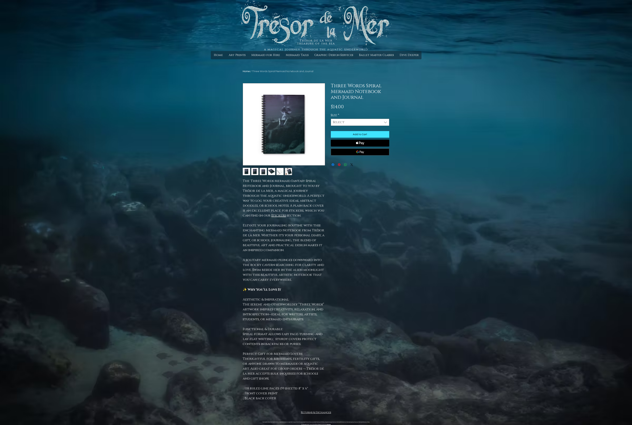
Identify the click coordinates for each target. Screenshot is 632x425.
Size (335, 115)
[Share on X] (352, 165)
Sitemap (329, 424)
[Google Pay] (360, 152)
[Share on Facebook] (333, 165)
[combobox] (360, 122)
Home (246, 71)
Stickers (278, 215)
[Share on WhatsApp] (345, 165)
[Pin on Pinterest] (339, 165)
